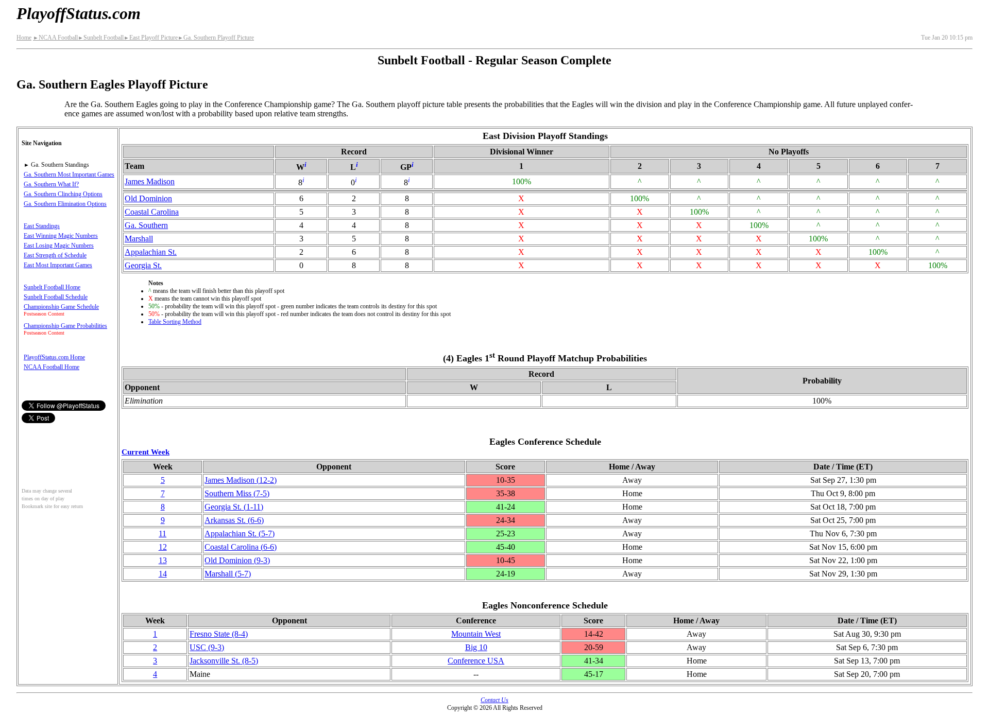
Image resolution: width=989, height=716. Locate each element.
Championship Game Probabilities (65, 325)
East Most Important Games (58, 265)
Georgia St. (143, 265)
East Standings (42, 226)
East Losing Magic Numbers (59, 245)
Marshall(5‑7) (227, 573)
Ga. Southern (146, 225)
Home (23, 37)
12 (163, 547)
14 (163, 573)
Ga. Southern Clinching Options (63, 194)
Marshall (139, 238)
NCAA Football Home (51, 367)
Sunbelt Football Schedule (56, 297)
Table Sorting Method (174, 321)
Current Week (145, 451)
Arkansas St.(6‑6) (234, 520)
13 (163, 560)
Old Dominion (148, 198)
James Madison (150, 181)
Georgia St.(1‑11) (233, 506)
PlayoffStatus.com (78, 13)
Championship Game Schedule (61, 306)
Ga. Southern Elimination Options (65, 203)
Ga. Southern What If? (51, 184)
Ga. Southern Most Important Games (69, 174)
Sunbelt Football (101, 37)
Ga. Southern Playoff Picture (216, 37)
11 (162, 533)
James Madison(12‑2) (240, 480)
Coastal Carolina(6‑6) (240, 547)
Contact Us (494, 700)
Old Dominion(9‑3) (237, 560)
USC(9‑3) (207, 647)
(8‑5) (224, 660)
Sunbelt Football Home (52, 287)
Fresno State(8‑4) (219, 634)
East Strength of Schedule (55, 255)
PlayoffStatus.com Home (54, 357)
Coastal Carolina (152, 211)
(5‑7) (239, 533)
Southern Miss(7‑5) (236, 493)
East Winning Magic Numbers (61, 235)
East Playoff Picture (151, 37)
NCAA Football (55, 37)
